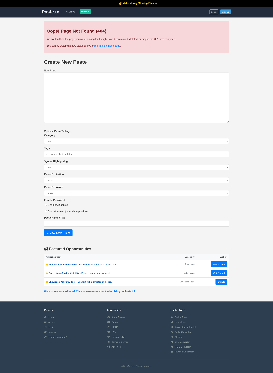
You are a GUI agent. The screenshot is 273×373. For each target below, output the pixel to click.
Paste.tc (50, 11)
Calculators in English (185, 327)
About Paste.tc (118, 317)
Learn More (219, 264)
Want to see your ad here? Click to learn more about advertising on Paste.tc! (89, 291)
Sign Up (52, 332)
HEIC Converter (182, 346)
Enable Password (54, 200)
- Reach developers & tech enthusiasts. (83, 264)
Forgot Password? (57, 337)
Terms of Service (119, 342)
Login (214, 12)
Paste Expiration (54, 174)
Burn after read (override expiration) (68, 211)
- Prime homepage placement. (79, 273)
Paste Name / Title (54, 217)
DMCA (114, 327)
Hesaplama (180, 322)
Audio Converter (182, 332)
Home (51, 317)
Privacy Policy (118, 337)
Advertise (116, 346)
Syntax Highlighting (56, 161)
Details (221, 282)
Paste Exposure (53, 187)
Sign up (226, 12)
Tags (47, 148)
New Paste (50, 70)
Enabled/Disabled (58, 205)
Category (49, 135)
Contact (115, 322)
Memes (178, 337)
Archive (70, 11)
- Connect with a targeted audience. (80, 282)
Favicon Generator (184, 351)
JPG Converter (182, 342)
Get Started (219, 273)
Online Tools (180, 317)
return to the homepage (107, 45)
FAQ (113, 332)
